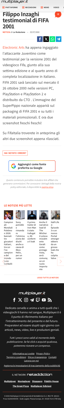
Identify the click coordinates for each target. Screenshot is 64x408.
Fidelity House (51, 381)
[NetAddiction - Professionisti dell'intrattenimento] (39, 375)
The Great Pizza (21, 386)
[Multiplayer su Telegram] (32, 300)
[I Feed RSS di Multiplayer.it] (50, 300)
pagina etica (47, 187)
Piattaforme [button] (11, 7)
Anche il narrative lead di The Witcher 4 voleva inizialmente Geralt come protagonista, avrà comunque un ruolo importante (43, 246)
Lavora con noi (31, 360)
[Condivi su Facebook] (40, 39)
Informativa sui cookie (23, 353)
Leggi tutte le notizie (48, 277)
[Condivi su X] (46, 39)
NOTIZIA (6, 32)
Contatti (52, 357)
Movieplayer (24, 381)
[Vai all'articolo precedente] (60, 261)
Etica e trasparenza (37, 357)
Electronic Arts (13, 47)
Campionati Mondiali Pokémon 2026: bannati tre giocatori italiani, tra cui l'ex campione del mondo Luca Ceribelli (8, 243)
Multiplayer (10, 381)
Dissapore (37, 381)
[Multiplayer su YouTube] (44, 300)
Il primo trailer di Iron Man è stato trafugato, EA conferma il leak (31, 232)
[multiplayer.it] (32, 293)
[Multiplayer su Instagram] (26, 300)
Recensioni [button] (30, 7)
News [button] (46, 7)
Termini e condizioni (16, 357)
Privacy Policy (43, 353)
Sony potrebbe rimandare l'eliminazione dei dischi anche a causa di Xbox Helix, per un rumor (20, 240)
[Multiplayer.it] (14, 1)
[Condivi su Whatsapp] (52, 39)
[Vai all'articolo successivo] (3, 261)
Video (56, 7)
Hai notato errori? (15, 153)
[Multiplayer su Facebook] (14, 300)
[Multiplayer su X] (20, 300)
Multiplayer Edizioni (41, 386)
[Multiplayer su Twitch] (38, 300)
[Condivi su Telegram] (58, 39)
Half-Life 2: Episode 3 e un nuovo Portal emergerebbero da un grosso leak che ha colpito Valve (55, 240)
